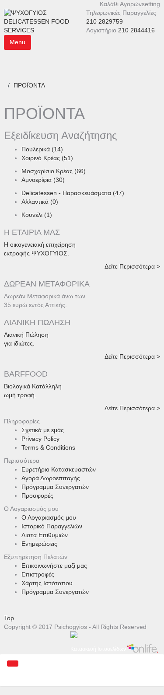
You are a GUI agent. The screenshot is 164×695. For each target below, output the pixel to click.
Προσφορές (37, 495)
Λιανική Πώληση (26, 334)
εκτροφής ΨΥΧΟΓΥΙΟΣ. (36, 253)
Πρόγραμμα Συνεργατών (55, 486)
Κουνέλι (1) (36, 214)
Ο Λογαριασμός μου (48, 517)
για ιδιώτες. (19, 343)
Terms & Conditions (48, 447)
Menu (17, 41)
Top (9, 618)
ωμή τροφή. (20, 394)
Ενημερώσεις (39, 543)
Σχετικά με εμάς (42, 429)
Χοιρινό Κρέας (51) (47, 157)
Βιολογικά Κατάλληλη (33, 386)
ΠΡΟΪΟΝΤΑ (29, 85)
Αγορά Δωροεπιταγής (50, 478)
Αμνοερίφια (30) (43, 179)
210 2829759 (104, 21)
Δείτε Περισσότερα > (132, 266)
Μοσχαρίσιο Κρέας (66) (53, 171)
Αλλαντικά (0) (39, 201)
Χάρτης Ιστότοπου (47, 583)
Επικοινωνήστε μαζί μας (54, 565)
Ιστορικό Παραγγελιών (51, 526)
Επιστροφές (37, 574)
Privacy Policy (40, 438)
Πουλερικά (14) (42, 149)
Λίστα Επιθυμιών (44, 534)
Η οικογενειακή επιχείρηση (40, 244)
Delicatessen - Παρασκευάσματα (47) (72, 192)
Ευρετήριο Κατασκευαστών (58, 469)
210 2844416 (136, 30)
